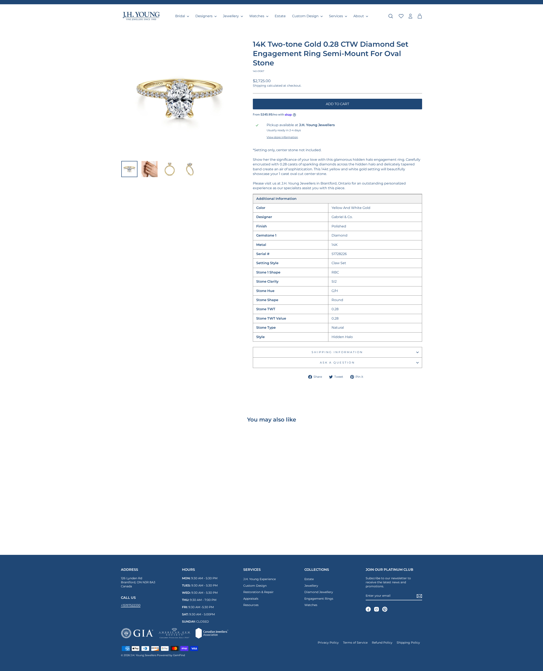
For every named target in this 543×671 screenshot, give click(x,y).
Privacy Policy (328, 642)
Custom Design (305, 16)
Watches (257, 16)
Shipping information (337, 352)
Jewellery (231, 16)
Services (336, 16)
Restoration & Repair (258, 592)
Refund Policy (382, 642)
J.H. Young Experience (259, 579)
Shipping (259, 85)
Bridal (180, 16)
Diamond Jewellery (318, 592)
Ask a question (337, 362)
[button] (420, 16)
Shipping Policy (408, 642)
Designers (204, 16)
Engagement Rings (318, 598)
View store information (282, 137)
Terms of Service (355, 642)
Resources (251, 605)
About (359, 16)
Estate (280, 16)
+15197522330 (130, 605)
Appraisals (250, 598)
